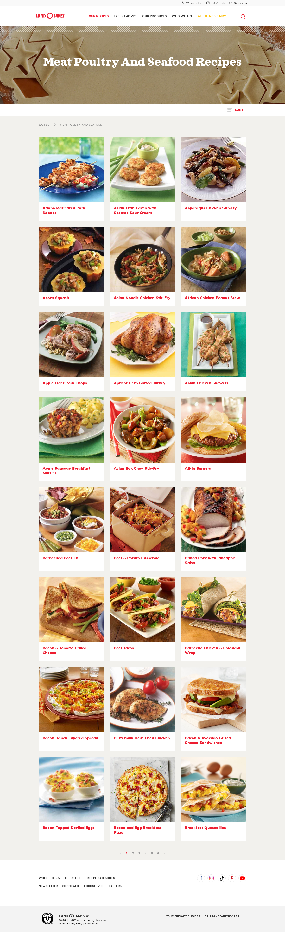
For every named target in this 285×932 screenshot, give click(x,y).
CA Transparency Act (222, 916)
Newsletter (48, 886)
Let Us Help (73, 878)
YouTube (242, 878)
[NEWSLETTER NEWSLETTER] (250, 8)
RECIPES (43, 125)
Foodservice (94, 886)
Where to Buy (49, 878)
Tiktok (222, 878)
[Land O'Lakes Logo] (50, 16)
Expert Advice (125, 16)
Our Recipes (99, 16)
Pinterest (232, 878)
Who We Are (182, 16)
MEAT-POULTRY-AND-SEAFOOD (81, 125)
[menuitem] (98, 16)
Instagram (211, 878)
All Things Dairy (212, 16)
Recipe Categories (101, 878)
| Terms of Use (91, 923)
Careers (115, 886)
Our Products (154, 16)
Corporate (71, 886)
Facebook (201, 878)
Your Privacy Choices (183, 916)
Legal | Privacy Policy (70, 923)
